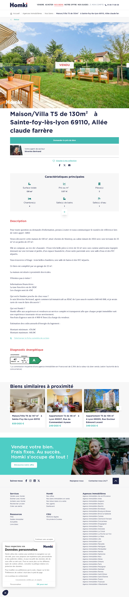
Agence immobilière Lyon (92, 541)
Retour (16, 19)
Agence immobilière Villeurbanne (95, 584)
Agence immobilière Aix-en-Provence (96, 496)
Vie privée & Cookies (54, 519)
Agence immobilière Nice (92, 556)
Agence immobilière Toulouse (94, 582)
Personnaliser (15, 584)
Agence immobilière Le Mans (93, 536)
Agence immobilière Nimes (93, 559)
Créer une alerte (16, 506)
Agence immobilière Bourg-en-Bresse (97, 511)
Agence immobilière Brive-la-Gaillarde (97, 514)
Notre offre (70, 5)
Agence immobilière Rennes (93, 571)
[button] (5, 593)
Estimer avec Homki (17, 498)
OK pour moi (42, 584)
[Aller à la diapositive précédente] (10, 408)
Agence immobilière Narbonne (94, 554)
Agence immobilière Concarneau (95, 521)
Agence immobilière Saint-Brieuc (95, 574)
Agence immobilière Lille (92, 539)
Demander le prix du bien (64, 140)
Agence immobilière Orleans (93, 561)
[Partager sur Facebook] (59, 165)
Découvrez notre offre (24, 465)
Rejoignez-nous (77, 481)
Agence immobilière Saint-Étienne (95, 576)
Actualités (14, 522)
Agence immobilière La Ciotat (94, 531)
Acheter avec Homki (17, 501)
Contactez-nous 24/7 (98, 481)
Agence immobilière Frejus (93, 526)
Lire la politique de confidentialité (16, 576)
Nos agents (50, 504)
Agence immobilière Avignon (93, 501)
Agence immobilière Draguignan (95, 524)
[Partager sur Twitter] (64, 165)
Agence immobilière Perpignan (94, 566)
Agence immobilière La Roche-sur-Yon (97, 534)
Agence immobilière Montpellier (94, 549)
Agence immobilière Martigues (94, 546)
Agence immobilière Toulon (93, 579)
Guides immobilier (16, 519)
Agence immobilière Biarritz (93, 506)
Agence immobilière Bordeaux (94, 509)
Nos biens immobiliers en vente (58, 498)
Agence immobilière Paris (92, 564)
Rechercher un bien (17, 504)
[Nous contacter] (69, 165)
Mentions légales (52, 517)
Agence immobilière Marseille (93, 544)
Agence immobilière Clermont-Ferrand (97, 519)
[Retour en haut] (116, 481)
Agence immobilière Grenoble (94, 529)
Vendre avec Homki (17, 496)
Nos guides (83, 5)
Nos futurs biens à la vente (56, 501)
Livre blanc (14, 524)
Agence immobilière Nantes (93, 551)
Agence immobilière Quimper (93, 569)
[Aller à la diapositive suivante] (119, 408)
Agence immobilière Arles (92, 498)
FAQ (11, 517)
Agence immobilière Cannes (93, 516)
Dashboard (50, 506)
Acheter (49, 5)
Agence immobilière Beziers (93, 504)
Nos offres (50, 496)
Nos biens (58, 5)
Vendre (40, 5)
